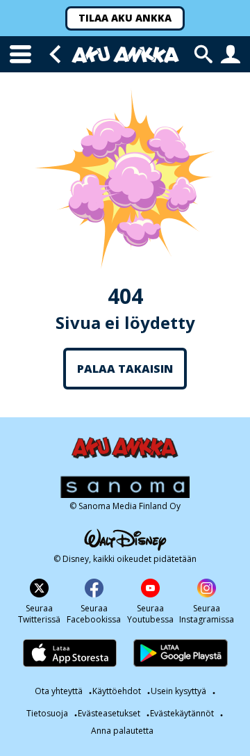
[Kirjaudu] (230, 54)
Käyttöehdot (116, 691)
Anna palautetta (122, 731)
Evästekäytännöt (182, 713)
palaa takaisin (125, 368)
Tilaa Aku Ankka (125, 17)
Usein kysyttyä (178, 691)
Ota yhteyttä (59, 691)
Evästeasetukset (109, 713)
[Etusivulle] (125, 54)
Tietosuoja (47, 713)
